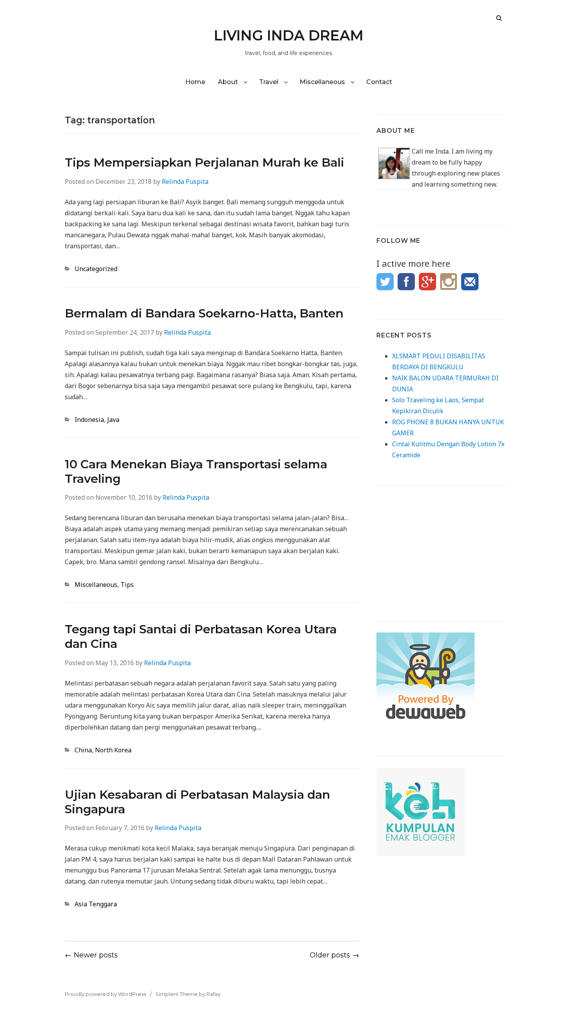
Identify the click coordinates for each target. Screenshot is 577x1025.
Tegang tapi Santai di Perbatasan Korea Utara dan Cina (201, 636)
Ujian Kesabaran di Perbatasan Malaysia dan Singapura (197, 801)
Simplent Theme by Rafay (188, 994)
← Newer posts (91, 955)
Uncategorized (96, 268)
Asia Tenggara (96, 904)
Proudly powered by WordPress (105, 994)
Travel (268, 82)
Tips (127, 584)
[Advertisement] (441, 546)
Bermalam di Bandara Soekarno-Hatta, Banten (204, 313)
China (83, 750)
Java (113, 419)
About (228, 82)
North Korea (113, 750)
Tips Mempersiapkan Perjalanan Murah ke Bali (204, 162)
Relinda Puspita (185, 181)
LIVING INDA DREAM (288, 35)
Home (195, 82)
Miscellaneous (322, 82)
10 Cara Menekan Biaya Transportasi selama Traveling (196, 471)
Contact (379, 82)
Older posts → (334, 955)
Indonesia (89, 419)
